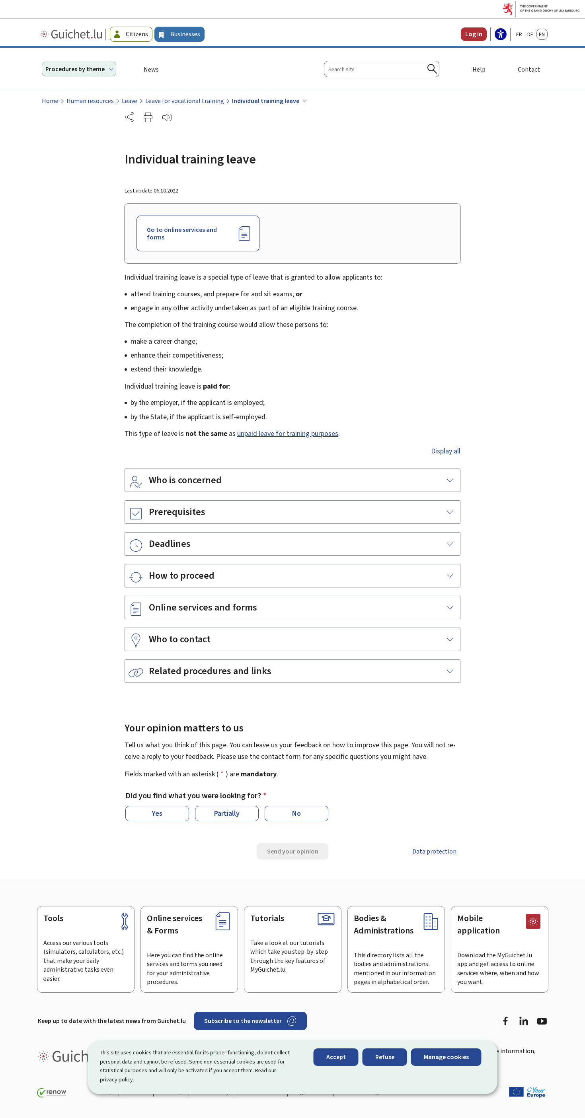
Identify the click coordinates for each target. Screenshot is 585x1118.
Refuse (384, 1057)
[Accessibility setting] (501, 35)
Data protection (434, 851)
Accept (336, 1057)
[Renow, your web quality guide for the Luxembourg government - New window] (52, 1093)
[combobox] (381, 69)
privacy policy (116, 1079)
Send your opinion (292, 851)
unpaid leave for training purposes (287, 433)
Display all (445, 451)
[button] (148, 117)
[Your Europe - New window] (527, 1092)
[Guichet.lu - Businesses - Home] (72, 34)
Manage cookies (446, 1057)
